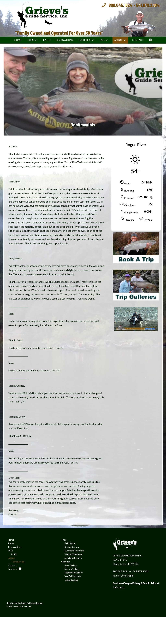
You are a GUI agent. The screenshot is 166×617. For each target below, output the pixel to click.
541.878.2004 (148, 5)
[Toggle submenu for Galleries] (93, 40)
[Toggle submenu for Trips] (36, 40)
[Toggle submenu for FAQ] (107, 40)
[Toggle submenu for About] (125, 40)
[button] (136, 319)
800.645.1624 (120, 5)
